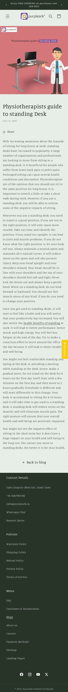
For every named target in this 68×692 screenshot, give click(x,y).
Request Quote (15, 520)
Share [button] (10, 131)
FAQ (8, 600)
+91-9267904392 (15, 495)
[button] (7, 16)
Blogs (9, 617)
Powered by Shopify (43, 689)
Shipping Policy (16, 552)
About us (12, 625)
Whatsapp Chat (16, 512)
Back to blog (36, 462)
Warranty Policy (16, 544)
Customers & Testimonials (22, 608)
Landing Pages (15, 658)
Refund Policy (15, 560)
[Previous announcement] (6, 4)
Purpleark (28, 689)
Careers (11, 633)
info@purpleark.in (18, 503)
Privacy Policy (15, 568)
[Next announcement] (61, 4)
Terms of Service (16, 577)
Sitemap (11, 650)
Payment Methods (17, 641)
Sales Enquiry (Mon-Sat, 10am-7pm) (28, 487)
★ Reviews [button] (65, 349)
